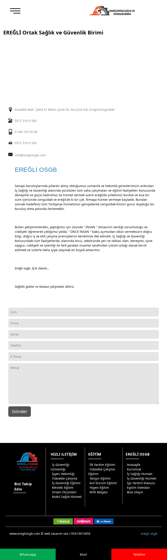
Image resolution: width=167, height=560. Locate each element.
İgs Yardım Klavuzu (141, 483)
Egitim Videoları (138, 487)
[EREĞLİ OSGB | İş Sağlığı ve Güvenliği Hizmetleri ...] (112, 10)
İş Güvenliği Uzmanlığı (60, 467)
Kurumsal (134, 469)
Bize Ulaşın (135, 492)
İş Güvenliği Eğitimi (66, 483)
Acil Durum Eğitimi (103, 483)
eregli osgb (149, 533)
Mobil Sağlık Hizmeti (67, 497)
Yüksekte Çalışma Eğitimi (101, 471)
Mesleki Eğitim (62, 487)
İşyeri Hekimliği (63, 474)
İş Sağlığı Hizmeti (139, 474)
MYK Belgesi (99, 492)
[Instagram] (16, 501)
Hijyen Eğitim (99, 487)
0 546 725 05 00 (26, 132)
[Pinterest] (16, 508)
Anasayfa (133, 465)
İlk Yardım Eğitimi (102, 465)
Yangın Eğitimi (100, 478)
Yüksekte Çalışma (64, 478)
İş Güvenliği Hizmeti (141, 478)
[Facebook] (23, 501)
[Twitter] (31, 501)
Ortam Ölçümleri (64, 492)
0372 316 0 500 (26, 121)
